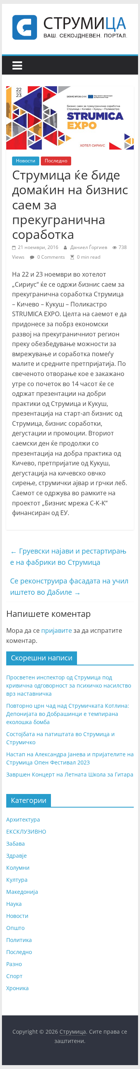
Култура (17, 879)
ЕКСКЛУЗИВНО (26, 831)
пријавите (56, 630)
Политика (19, 940)
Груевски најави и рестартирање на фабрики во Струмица (68, 556)
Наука (14, 903)
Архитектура (23, 819)
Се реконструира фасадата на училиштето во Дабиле (69, 586)
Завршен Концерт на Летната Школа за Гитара (69, 774)
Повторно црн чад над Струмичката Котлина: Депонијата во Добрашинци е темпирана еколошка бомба (67, 714)
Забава (15, 843)
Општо (15, 927)
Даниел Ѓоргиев (89, 247)
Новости (25, 160)
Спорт (14, 976)
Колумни (18, 867)
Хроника (17, 988)
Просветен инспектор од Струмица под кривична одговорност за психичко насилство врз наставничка (68, 685)
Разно (14, 964)
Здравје (16, 855)
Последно (56, 160)
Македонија (22, 891)
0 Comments (50, 257)
